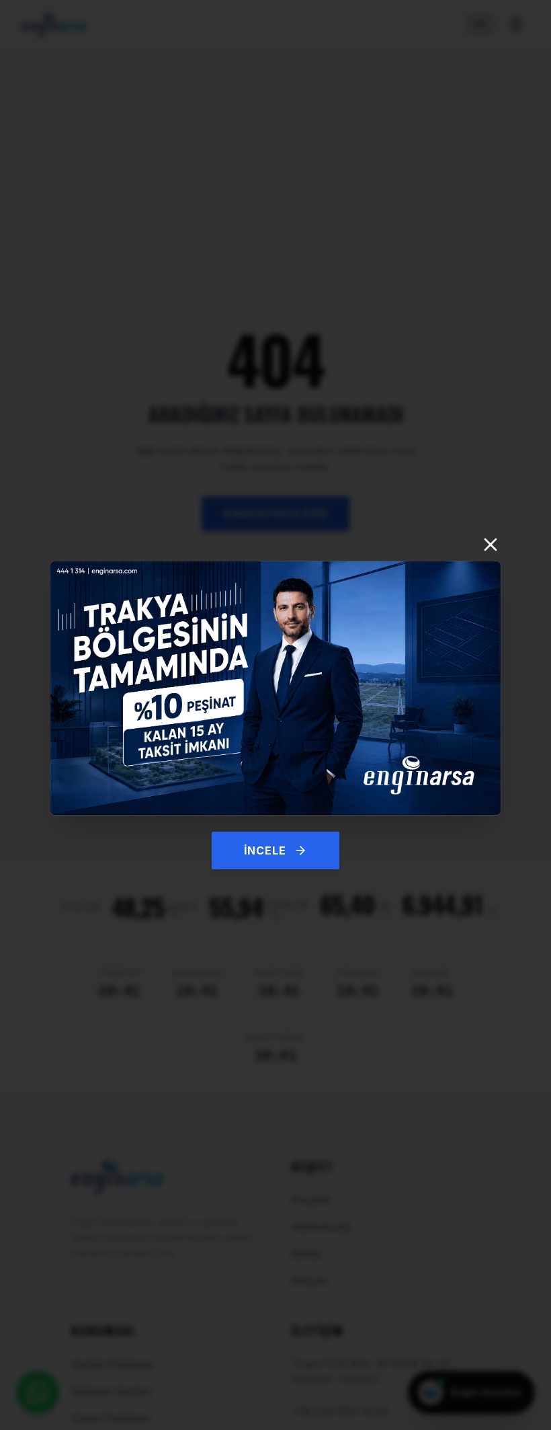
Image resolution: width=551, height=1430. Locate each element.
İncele (265, 850)
